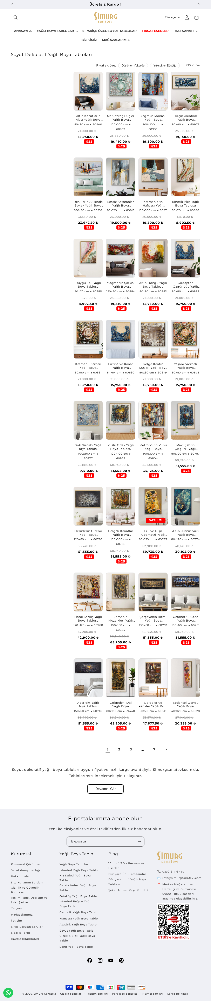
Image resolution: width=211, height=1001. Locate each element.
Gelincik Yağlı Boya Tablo (78, 912)
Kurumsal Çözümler (26, 864)
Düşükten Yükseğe (133, 65)
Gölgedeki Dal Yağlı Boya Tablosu (121, 704)
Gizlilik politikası (71, 993)
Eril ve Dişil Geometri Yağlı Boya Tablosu (153, 533)
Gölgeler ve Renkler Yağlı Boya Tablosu (153, 704)
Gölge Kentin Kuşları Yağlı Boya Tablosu (153, 366)
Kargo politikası (178, 993)
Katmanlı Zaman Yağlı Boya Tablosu (88, 366)
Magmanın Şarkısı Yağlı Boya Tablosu (121, 285)
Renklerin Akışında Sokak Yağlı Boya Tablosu (88, 204)
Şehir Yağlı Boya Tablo (76, 946)
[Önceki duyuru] (12, 4)
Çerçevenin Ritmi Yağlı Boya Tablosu (152, 619)
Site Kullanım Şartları (27, 882)
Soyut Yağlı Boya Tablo (77, 930)
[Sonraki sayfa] (166, 749)
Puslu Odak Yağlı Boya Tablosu (121, 446)
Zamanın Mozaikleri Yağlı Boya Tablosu (120, 619)
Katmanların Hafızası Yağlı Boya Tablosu (153, 204)
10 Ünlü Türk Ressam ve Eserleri (126, 866)
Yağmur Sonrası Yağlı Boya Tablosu (153, 118)
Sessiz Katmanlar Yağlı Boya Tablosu (120, 204)
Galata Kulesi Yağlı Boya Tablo (78, 888)
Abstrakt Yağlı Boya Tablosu (88, 704)
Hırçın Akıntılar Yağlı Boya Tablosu (185, 118)
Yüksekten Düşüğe (165, 65)
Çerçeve (16, 908)
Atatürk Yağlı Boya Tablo (78, 924)
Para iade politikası (125, 993)
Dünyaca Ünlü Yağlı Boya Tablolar (127, 882)
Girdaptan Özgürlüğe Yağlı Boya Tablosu (185, 285)
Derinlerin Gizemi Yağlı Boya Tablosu (88, 533)
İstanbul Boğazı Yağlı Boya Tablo (75, 904)
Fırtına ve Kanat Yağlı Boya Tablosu (120, 366)
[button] (15, 17)
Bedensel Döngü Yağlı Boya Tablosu (185, 704)
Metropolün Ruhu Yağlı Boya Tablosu (153, 447)
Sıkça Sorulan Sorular (27, 926)
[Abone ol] (139, 841)
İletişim (16, 920)
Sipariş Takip (20, 932)
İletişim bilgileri (97, 993)
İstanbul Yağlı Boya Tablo (79, 870)
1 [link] (107, 749)
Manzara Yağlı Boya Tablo (79, 918)
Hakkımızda (20, 876)
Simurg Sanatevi (45, 993)
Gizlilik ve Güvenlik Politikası (25, 890)
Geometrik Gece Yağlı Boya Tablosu (185, 619)
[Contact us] (8, 993)
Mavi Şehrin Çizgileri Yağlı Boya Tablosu (185, 447)
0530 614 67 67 (173, 871)
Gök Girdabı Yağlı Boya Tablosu (88, 446)
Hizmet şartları (152, 993)
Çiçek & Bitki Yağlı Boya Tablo (77, 938)
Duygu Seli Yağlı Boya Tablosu (88, 284)
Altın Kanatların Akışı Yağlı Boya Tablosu (88, 118)
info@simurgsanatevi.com (182, 878)
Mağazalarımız (22, 914)
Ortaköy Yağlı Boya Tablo (78, 896)
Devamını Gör (105, 789)
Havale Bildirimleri (25, 938)
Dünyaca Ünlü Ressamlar (127, 874)
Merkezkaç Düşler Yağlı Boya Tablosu (121, 118)
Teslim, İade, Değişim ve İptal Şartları (29, 900)
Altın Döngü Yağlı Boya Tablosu (153, 284)
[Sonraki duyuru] (198, 4)
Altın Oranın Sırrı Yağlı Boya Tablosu (185, 533)
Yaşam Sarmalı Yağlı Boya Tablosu (185, 366)
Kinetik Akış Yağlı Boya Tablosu (185, 203)
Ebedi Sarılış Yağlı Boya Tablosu (88, 618)
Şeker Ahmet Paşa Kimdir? (128, 890)
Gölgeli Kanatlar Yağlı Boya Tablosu (120, 533)
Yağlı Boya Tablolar (74, 864)
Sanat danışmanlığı (25, 870)
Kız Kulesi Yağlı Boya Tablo (75, 878)
